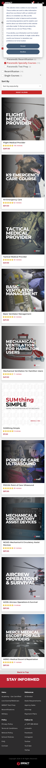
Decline (23, 52)
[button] (43, 3)
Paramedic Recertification (21, 59)
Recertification (13, 71)
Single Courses (13, 75)
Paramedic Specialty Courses (23, 63)
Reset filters (22, 92)
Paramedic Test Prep (19, 66)
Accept (23, 46)
